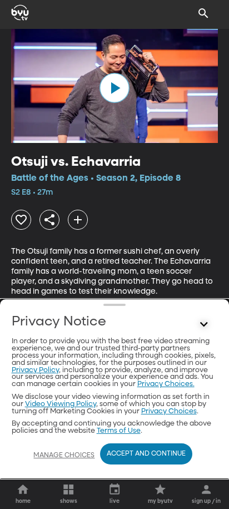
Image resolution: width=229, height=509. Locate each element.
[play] (114, 88)
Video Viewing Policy (60, 404)
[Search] (203, 13)
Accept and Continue (146, 454)
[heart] (21, 220)
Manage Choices (63, 455)
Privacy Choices (169, 411)
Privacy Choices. (166, 384)
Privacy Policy (35, 370)
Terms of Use (119, 430)
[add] (78, 220)
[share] (49, 220)
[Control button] (203, 324)
